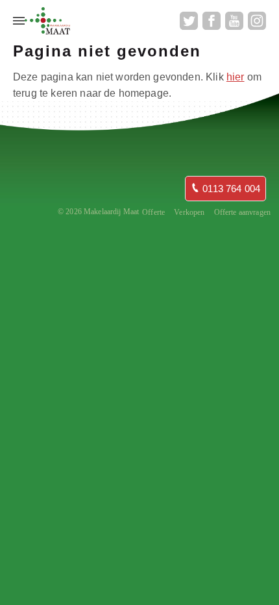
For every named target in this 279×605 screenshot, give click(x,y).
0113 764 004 (230, 188)
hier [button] (235, 76)
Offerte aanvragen (242, 212)
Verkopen (189, 212)
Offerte (153, 212)
